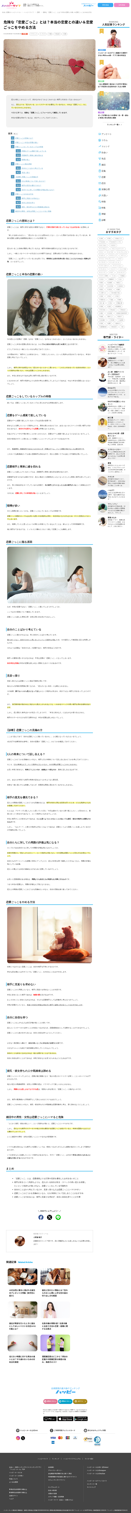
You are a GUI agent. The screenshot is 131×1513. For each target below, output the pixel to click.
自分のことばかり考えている (30, 168)
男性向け (123, 310)
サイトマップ (91, 1487)
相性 (101, 313)
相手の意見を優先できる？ (29, 185)
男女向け (58, 34)
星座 (112, 299)
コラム (105, 140)
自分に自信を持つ (26, 202)
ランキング (121, 272)
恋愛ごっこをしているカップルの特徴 (27, 146)
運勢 (109, 323)
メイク (114, 269)
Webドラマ (119, 238)
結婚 (101, 316)
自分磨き (102, 320)
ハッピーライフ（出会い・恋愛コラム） (61, 1500)
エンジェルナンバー (118, 248)
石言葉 (110, 313)
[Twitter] (49, 1217)
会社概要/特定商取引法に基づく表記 (60, 1473)
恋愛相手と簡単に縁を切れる (30, 155)
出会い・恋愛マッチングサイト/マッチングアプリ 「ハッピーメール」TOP (25, 1468)
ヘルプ (11, 1499)
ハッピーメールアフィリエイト (97, 1481)
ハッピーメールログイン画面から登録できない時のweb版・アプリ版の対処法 (112, 54)
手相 (117, 296)
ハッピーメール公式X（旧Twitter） (98, 1467)
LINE (101, 238)
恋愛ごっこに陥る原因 (22, 163)
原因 (101, 282)
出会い (101, 50)
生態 (109, 306)
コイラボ (110, 252)
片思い (105, 195)
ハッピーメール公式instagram (96, 1470)
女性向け (120, 286)
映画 (119, 299)
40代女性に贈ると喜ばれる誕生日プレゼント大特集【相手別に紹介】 (22, 1293)
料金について (13, 1479)
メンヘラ (102, 272)
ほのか (114, 245)
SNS (109, 238)
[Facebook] (40, 1217)
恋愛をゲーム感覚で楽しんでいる (31, 150)
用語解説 (118, 306)
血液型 (121, 320)
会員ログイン (13, 1496)
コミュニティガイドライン (56, 1480)
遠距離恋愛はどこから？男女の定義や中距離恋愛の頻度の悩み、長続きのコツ (55, 1359)
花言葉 (112, 320)
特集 (104, 208)
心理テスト (103, 293)
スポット (102, 255)
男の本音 (102, 310)
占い (121, 279)
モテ (112, 272)
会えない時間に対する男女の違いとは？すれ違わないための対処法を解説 (22, 1359)
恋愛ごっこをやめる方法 (22, 193)
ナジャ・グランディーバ (107, 259)
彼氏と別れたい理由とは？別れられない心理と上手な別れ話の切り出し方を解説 (55, 1293)
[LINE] (58, 1217)
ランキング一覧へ (113, 124)
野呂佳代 (114, 327)
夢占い (119, 282)
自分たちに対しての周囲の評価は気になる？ (35, 189)
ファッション (118, 265)
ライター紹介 (89, 1459)
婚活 (104, 165)
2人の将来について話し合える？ (31, 180)
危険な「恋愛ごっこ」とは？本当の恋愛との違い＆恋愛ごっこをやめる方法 (67, 12)
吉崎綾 (110, 282)
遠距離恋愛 (103, 327)
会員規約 (51, 1467)
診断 (65, 34)
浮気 (110, 303)
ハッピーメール (115, 262)
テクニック (34, 34)
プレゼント (103, 269)
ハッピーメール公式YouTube (96, 1473)
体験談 (123, 276)
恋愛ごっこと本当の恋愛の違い (25, 142)
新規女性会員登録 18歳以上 (18, 1489)
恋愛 (38, 12)
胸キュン (110, 316)
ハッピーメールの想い (16, 1476)
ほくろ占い (103, 245)
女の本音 (110, 286)
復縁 (118, 289)
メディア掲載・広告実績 (56, 1497)
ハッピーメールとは (15, 1472)
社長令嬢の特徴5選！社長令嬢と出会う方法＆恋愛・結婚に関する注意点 (55, 1326)
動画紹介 (111, 279)
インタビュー (104, 248)
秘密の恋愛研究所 (122, 313)
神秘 (101, 112)
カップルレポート (54, 1487)
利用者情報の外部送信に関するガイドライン (62, 1477)
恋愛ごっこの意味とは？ (22, 137)
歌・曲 (102, 303)
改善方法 (102, 299)
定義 (104, 171)
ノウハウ (43, 34)
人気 (114, 276)
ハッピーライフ (29, 12)
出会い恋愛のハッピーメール (11, 12)
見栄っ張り (23, 172)
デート (124, 255)
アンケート (107, 134)
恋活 (104, 183)
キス (101, 252)
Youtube (102, 242)
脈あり (120, 316)
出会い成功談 (52, 1490)
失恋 (104, 159)
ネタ (120, 259)
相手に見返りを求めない (28, 198)
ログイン (80, 1401)
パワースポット (104, 265)
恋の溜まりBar (116, 293)
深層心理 (106, 189)
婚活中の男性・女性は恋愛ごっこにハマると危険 (31, 211)
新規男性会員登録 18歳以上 (18, 1492)
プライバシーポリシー (55, 1470)
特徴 (50, 34)
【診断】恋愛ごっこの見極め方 (25, 176)
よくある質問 (13, 1482)
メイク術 (123, 269)
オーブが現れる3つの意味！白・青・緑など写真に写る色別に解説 (113, 117)
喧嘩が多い (23, 159)
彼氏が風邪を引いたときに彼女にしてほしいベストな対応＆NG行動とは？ (22, 1326)
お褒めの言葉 (52, 1493)
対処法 (110, 289)
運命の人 (118, 323)
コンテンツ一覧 (92, 1484)
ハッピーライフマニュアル (72, 1459)
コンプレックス (122, 252)
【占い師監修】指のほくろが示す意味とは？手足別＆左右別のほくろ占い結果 (113, 85)
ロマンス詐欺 (104, 276)
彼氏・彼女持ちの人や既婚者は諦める (33, 206)
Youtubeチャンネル (115, 242)
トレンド (106, 146)
